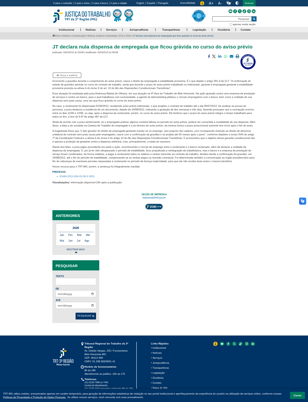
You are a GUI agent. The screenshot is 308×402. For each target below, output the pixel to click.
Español (151, 3)
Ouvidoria (158, 377)
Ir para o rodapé (119, 3)
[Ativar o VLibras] (228, 3)
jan (62, 234)
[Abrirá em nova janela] (230, 11)
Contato (157, 382)
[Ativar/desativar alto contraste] (237, 3)
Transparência (161, 367)
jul (78, 240)
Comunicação (79, 36)
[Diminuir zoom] (220, 3)
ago (86, 240)
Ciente (297, 395)
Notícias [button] (91, 29)
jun (70, 240)
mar (79, 234)
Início (57, 36)
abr (88, 234)
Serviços (157, 357)
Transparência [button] (171, 29)
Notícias (66, 36)
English (140, 3)
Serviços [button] (111, 29)
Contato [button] (246, 29)
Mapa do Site (160, 387)
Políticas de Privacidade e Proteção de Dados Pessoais (34, 397)
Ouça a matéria (68, 75)
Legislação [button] (199, 29)
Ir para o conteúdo (62, 3)
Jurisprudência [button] (138, 29)
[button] (249, 3)
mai (62, 240)
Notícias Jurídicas (96, 36)
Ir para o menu (82, 3)
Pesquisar (84, 316)
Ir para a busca (100, 3)
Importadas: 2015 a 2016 (119, 36)
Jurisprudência (161, 362)
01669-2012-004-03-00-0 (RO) (77, 176)
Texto (60, 276)
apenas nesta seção (244, 24)
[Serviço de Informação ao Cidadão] (202, 3)
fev (70, 234)
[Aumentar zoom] (211, 3)
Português (163, 3)
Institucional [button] (66, 29)
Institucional (159, 347)
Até (58, 300)
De (57, 288)
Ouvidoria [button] (224, 29)
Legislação (159, 372)
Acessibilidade (187, 3)
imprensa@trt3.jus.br (154, 197)
